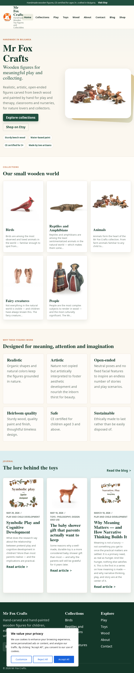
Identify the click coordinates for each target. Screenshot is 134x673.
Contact (100, 17)
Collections (42, 17)
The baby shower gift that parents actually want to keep (65, 532)
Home (27, 17)
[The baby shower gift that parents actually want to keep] (67, 493)
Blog (112, 17)
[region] (42, 647)
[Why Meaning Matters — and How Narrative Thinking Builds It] (111, 493)
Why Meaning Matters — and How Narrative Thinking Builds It (110, 529)
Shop (122, 17)
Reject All (43, 659)
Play (56, 17)
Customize (21, 659)
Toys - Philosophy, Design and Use (65, 518)
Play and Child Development (23, 516)
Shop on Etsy (15, 127)
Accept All (64, 659)
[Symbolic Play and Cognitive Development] (23, 493)
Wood (76, 17)
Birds (69, 620)
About (87, 17)
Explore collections (20, 117)
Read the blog (117, 470)
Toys (65, 17)
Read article (15, 567)
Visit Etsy (102, 2)
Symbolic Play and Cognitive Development (23, 527)
